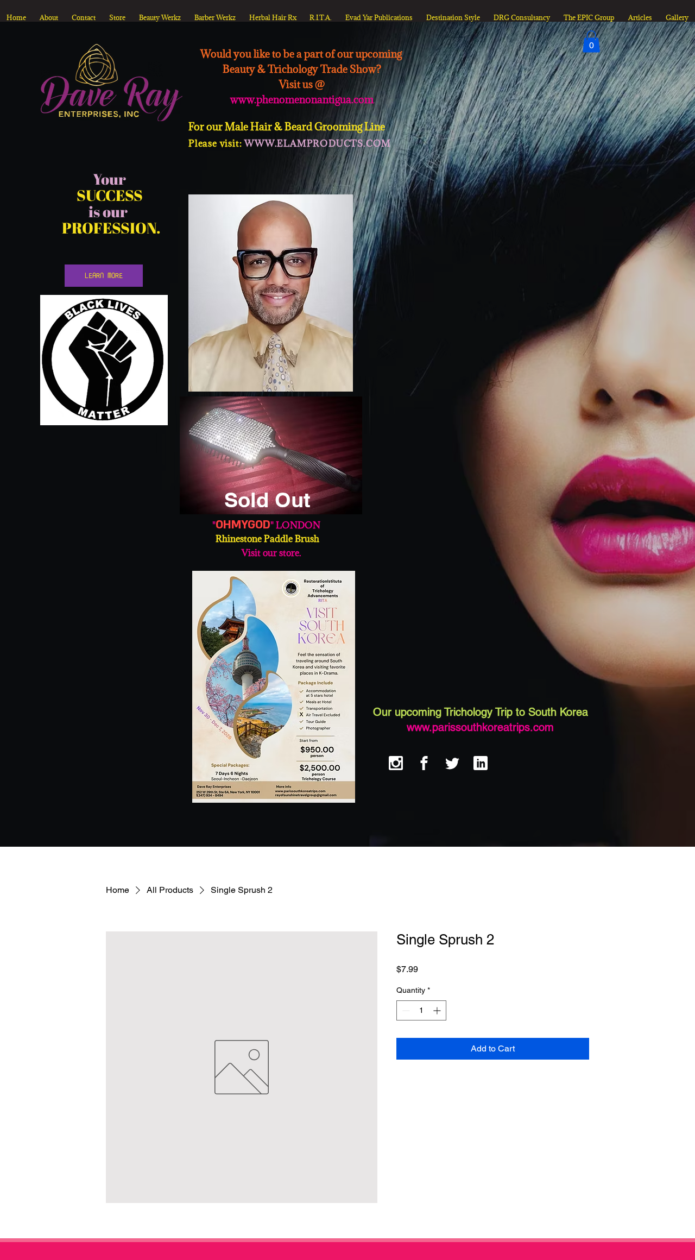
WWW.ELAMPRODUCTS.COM (317, 143)
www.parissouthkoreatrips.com (480, 727)
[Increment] (438, 1010)
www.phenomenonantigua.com (302, 99)
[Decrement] (405, 1010)
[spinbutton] (421, 1010)
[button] (591, 41)
